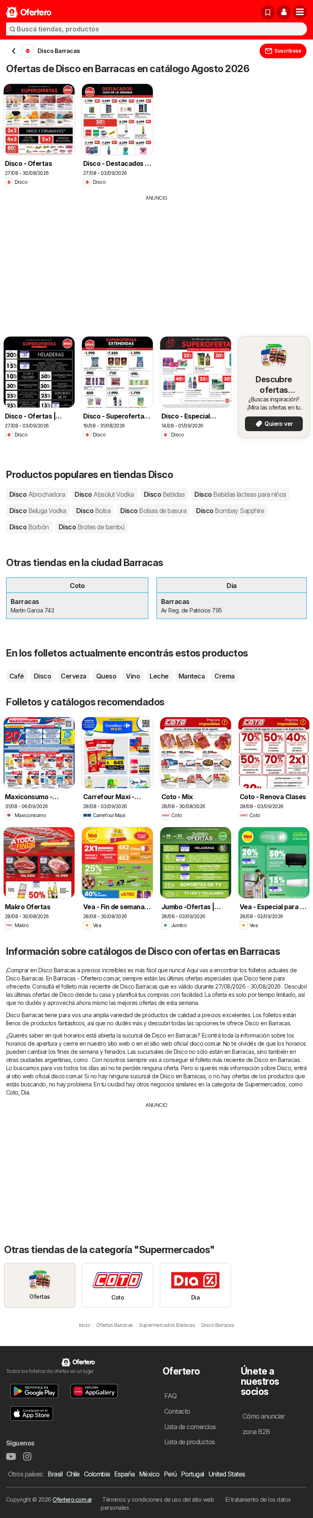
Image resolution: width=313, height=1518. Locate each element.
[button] (284, 12)
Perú (170, 1474)
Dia (25, 1092)
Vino (133, 676)
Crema (224, 676)
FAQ (170, 1396)
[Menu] (300, 12)
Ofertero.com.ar (72, 1499)
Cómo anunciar (263, 1416)
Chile (72, 1474)
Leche (159, 676)
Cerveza (73, 676)
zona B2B (256, 1432)
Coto (12, 1092)
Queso (106, 676)
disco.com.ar (205, 1043)
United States (226, 1474)
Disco (37, 494)
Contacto (177, 1411)
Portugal (192, 1474)
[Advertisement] (156, 263)
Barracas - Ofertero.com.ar (86, 978)
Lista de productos (189, 1442)
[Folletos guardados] (268, 12)
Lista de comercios (190, 1427)
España (124, 1474)
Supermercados (265, 1084)
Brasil (55, 1474)
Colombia (97, 1474)
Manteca (192, 676)
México (149, 1474)
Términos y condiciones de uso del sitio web (158, 1499)
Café (16, 676)
